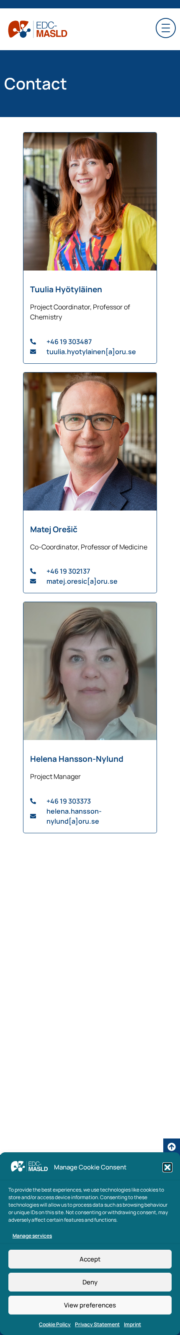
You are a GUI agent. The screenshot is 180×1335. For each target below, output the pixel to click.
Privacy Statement (97, 1324)
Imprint (132, 1324)
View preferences (90, 1305)
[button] (167, 1167)
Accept (90, 1259)
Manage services (32, 1235)
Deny (90, 1282)
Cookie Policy (55, 1324)
